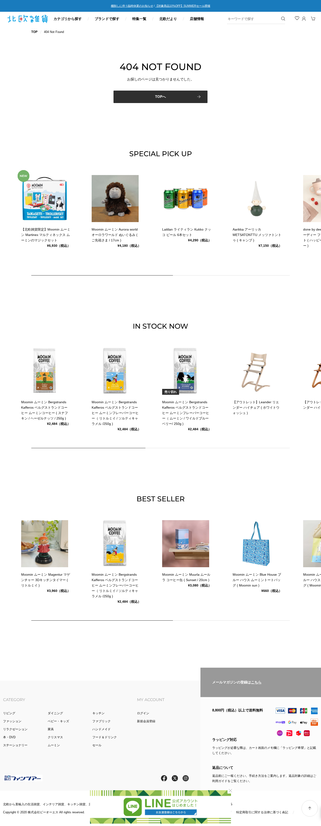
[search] (253, 19)
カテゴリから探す (68, 19)
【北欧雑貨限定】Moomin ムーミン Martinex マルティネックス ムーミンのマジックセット (45, 234)
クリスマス (55, 737)
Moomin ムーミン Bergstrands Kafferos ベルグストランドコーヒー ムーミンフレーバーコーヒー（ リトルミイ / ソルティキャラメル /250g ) (115, 413)
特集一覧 (139, 19)
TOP (34, 32)
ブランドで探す (107, 19)
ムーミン (54, 745)
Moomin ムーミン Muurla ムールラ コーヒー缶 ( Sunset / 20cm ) (186, 577)
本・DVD (9, 737)
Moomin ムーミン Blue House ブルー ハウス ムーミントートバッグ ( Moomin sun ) (257, 580)
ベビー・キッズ (58, 721)
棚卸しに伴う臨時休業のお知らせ (132, 6)
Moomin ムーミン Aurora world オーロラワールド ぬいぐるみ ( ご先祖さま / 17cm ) (115, 234)
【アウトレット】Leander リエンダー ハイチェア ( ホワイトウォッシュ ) (256, 407)
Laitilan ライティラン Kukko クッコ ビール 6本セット (186, 232)
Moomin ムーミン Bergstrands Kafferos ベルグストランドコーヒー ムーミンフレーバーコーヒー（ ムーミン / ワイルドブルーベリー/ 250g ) (185, 413)
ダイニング (55, 713)
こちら (256, 682)
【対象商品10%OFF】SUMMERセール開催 (182, 6)
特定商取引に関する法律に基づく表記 (262, 812)
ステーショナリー (15, 745)
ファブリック (101, 721)
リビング (9, 713)
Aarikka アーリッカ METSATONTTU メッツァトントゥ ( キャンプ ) (257, 234)
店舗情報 (197, 19)
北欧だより (168, 19)
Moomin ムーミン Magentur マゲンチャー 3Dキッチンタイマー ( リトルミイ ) (45, 580)
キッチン (98, 713)
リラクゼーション (15, 729)
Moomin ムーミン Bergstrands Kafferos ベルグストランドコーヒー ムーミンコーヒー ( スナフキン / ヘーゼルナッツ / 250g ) (44, 410)
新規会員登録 (146, 721)
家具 (51, 729)
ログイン (143, 713)
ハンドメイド (101, 729)
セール (97, 745)
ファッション (12, 721)
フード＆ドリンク (104, 737)
